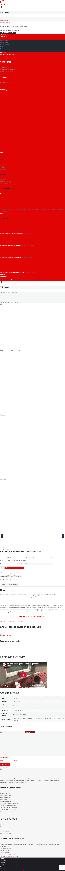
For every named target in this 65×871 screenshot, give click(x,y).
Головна (2, 858)
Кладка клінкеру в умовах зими (18, 239)
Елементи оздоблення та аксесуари (21, 627)
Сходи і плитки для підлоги (8, 812)
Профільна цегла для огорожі (9, 807)
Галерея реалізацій (7, 83)
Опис (3, 585)
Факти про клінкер (17, 234)
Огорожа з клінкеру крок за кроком (20, 251)
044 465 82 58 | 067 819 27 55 (18, 26)
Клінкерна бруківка (5, 795)
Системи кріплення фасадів (8, 809)
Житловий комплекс (7, 70)
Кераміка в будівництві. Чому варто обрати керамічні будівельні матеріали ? (31, 201)
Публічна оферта (27, 870)
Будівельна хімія (10, 641)
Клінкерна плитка (4, 299)
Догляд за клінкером (6, 272)
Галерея (2, 862)
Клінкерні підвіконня (6, 801)
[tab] (4, 585)
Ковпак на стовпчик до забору (9, 803)
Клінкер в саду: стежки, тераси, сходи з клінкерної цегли (29, 264)
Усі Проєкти (4, 68)
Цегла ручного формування (8, 814)
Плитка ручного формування (9, 805)
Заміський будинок (7, 72)
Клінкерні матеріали (6, 234)
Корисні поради (16, 245)
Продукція (3, 860)
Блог (1, 866)
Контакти (2, 868)
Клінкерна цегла (5, 799)
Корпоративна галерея (8, 85)
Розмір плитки (4, 564)
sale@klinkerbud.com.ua (12, 856)
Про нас (2, 864)
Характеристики (13, 585)
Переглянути (5, 764)
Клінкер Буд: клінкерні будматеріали (8, 292)
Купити (8, 568)
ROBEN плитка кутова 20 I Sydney (10, 761)
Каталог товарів (3, 295)
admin (34, 233)
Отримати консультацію (8, 33)
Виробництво (4, 825)
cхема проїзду (4, 20)
